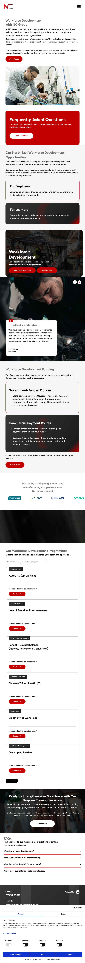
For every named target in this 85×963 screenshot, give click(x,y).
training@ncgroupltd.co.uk (22, 905)
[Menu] (79, 6)
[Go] (75, 282)
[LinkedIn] (78, 892)
